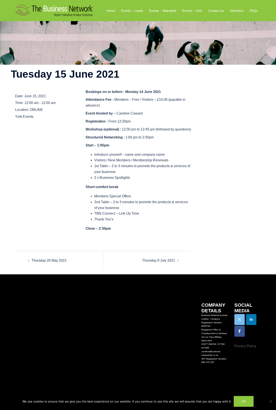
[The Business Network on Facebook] (239, 331)
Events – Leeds (132, 11)
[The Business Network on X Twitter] (239, 319)
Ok (244, 401)
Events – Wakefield (162, 11)
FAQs (254, 11)
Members (237, 11)
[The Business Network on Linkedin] (251, 319)
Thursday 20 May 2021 (49, 260)
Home (111, 11)
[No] (270, 401)
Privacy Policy (245, 346)
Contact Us (216, 11)
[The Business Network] (54, 10)
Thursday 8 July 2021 (158, 260)
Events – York (192, 11)
